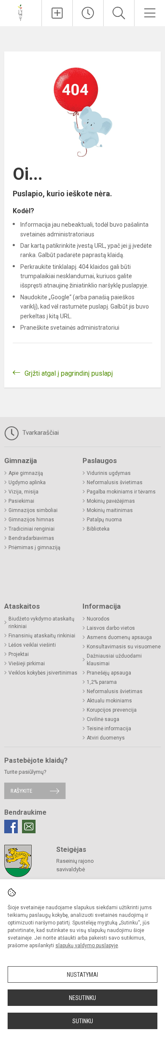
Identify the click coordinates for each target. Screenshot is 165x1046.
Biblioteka (98, 529)
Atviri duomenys (106, 738)
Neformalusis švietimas (115, 482)
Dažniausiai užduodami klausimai (114, 660)
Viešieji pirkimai (26, 664)
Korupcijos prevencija (112, 710)
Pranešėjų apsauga (109, 673)
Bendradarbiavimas (31, 538)
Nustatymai (82, 974)
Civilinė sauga (103, 719)
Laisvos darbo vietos (111, 628)
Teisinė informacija (109, 729)
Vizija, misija (23, 492)
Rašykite (21, 791)
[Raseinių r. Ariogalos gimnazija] (20, 12)
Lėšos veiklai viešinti (32, 645)
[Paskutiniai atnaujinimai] (88, 13)
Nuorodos (98, 619)
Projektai (18, 654)
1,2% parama (102, 682)
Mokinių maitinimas (110, 510)
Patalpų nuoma (104, 520)
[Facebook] (11, 826)
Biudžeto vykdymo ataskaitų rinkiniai (41, 622)
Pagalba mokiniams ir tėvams (121, 492)
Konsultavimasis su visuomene (124, 647)
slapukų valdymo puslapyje (86, 945)
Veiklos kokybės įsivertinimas (42, 673)
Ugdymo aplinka (27, 482)
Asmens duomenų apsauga (119, 637)
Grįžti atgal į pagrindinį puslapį (69, 373)
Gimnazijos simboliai (33, 510)
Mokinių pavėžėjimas (111, 501)
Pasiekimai (21, 501)
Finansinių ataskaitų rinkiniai (41, 636)
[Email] (29, 826)
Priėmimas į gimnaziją (34, 547)
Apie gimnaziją (25, 473)
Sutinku (82, 1021)
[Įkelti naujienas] (57, 13)
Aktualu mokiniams (109, 701)
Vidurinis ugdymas (109, 473)
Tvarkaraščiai (40, 432)
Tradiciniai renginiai (31, 529)
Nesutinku (82, 998)
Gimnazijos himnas (31, 520)
